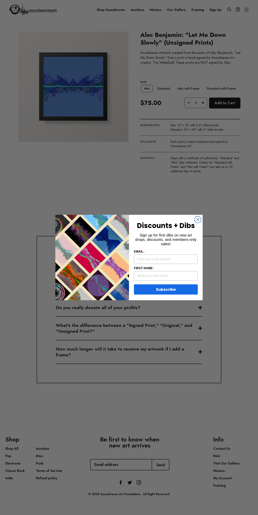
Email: (139, 251)
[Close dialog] (198, 219)
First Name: (144, 268)
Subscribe (166, 289)
